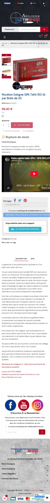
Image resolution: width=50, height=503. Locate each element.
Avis (32, 259)
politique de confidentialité (28, 211)
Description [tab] (21, 259)
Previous (6, 77)
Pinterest (25, 200)
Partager (15, 200)
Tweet (20, 200)
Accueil (13, 239)
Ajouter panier (23, 125)
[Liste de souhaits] (40, 36)
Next (6, 55)
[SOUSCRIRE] (42, 432)
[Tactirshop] (25, 451)
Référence (6, 103)
